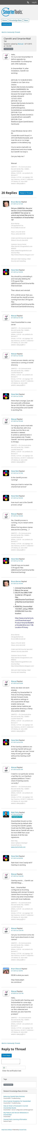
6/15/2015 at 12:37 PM (17, 993)
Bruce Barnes (16, 202)
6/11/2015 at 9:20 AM (17, 742)
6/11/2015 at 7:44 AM (17, 583)
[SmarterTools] (12, 11)
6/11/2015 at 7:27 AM (17, 204)
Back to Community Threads (11, 32)
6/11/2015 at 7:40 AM (17, 498)
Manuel (20, 44)
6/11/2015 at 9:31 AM (17, 769)
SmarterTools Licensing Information (15, 1119)
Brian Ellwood (16, 969)
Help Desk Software (6, 1129)
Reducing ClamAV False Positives (14, 1096)
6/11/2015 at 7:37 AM (17, 473)
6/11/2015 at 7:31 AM (17, 317)
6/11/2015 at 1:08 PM (17, 971)
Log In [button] (34, 2)
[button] (28, 2)
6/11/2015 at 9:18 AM (17, 683)
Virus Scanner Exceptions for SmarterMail (17, 1101)
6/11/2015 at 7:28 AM (17, 272)
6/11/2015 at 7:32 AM (17, 356)
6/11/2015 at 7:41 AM (17, 561)
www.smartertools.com (18, 847)
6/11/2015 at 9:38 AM (17, 858)
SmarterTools (22, 1129)
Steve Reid (15, 270)
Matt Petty (15, 812)
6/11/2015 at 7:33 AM (17, 396)
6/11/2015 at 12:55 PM (17, 930)
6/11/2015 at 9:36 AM (17, 814)
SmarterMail (8, 1084)
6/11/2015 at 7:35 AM (17, 421)
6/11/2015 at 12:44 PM (17, 876)
